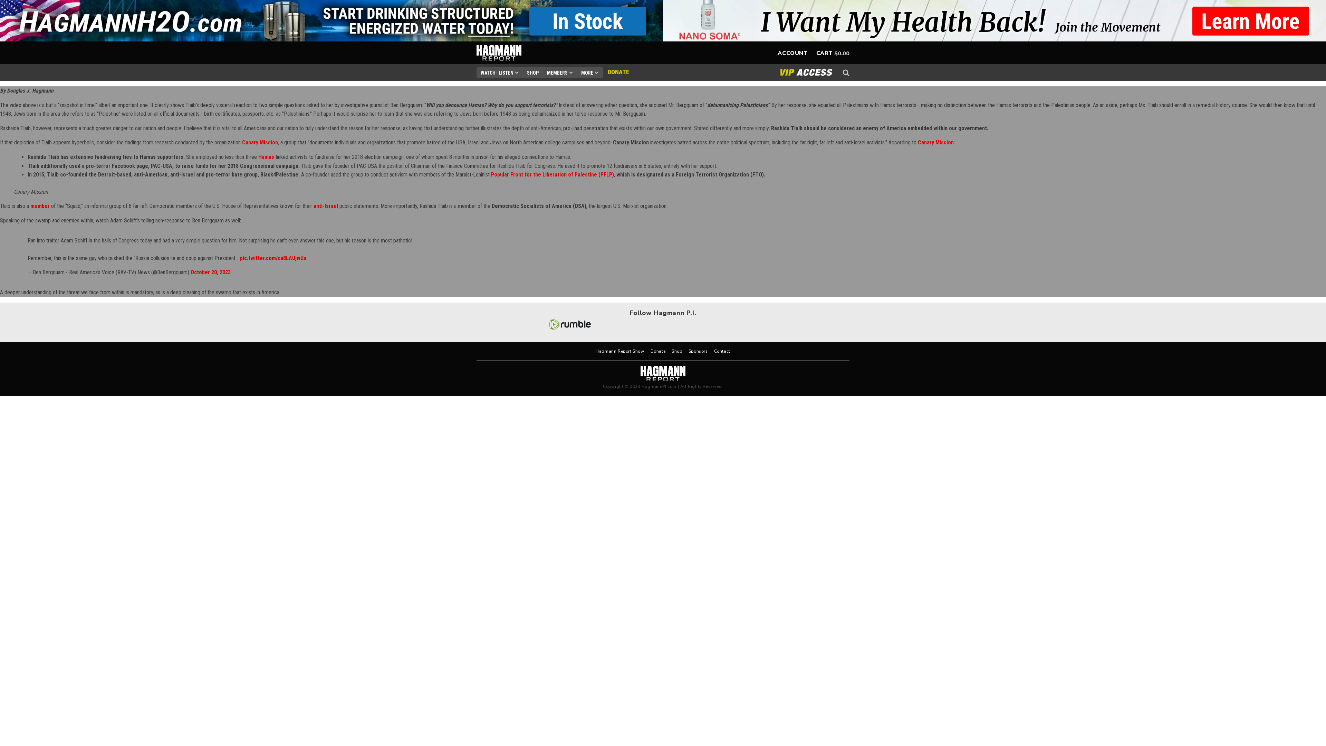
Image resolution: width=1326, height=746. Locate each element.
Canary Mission (260, 142)
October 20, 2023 (211, 272)
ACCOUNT (793, 53)
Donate (658, 351)
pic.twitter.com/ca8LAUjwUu (273, 258)
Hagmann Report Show (620, 351)
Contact (722, 351)
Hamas (266, 157)
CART (824, 53)
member (40, 206)
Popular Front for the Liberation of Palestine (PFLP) (552, 174)
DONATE (618, 72)
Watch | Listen (497, 73)
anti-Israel (326, 206)
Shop (533, 73)
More (587, 73)
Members (557, 73)
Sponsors (698, 351)
